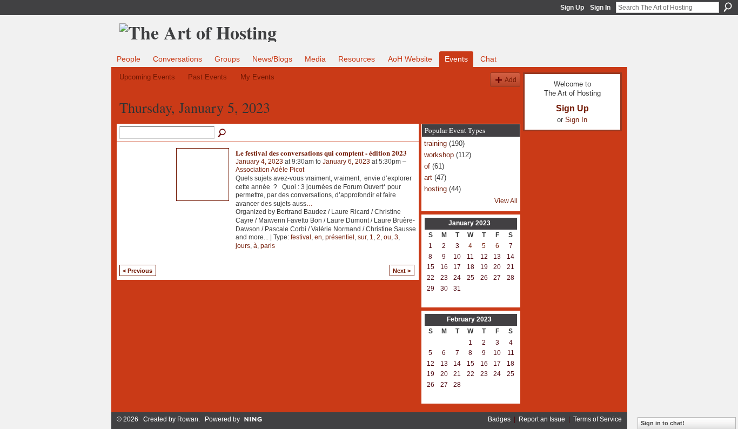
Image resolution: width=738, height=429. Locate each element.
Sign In (600, 7)
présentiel (339, 237)
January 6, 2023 (346, 161)
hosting (435, 189)
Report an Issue (542, 419)
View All (506, 201)
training (435, 143)
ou (387, 237)
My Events (257, 77)
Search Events (222, 133)
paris (267, 246)
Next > (402, 270)
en (318, 237)
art (428, 177)
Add (510, 79)
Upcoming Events (147, 77)
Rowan (187, 419)
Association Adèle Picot (270, 169)
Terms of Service (597, 419)
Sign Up (572, 7)
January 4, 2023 (259, 161)
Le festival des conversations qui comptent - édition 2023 (321, 153)
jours (243, 246)
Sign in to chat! (663, 423)
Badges (499, 419)
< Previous (137, 270)
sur (362, 237)
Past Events (207, 77)
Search (727, 7)
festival (301, 237)
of (427, 166)
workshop (439, 155)
